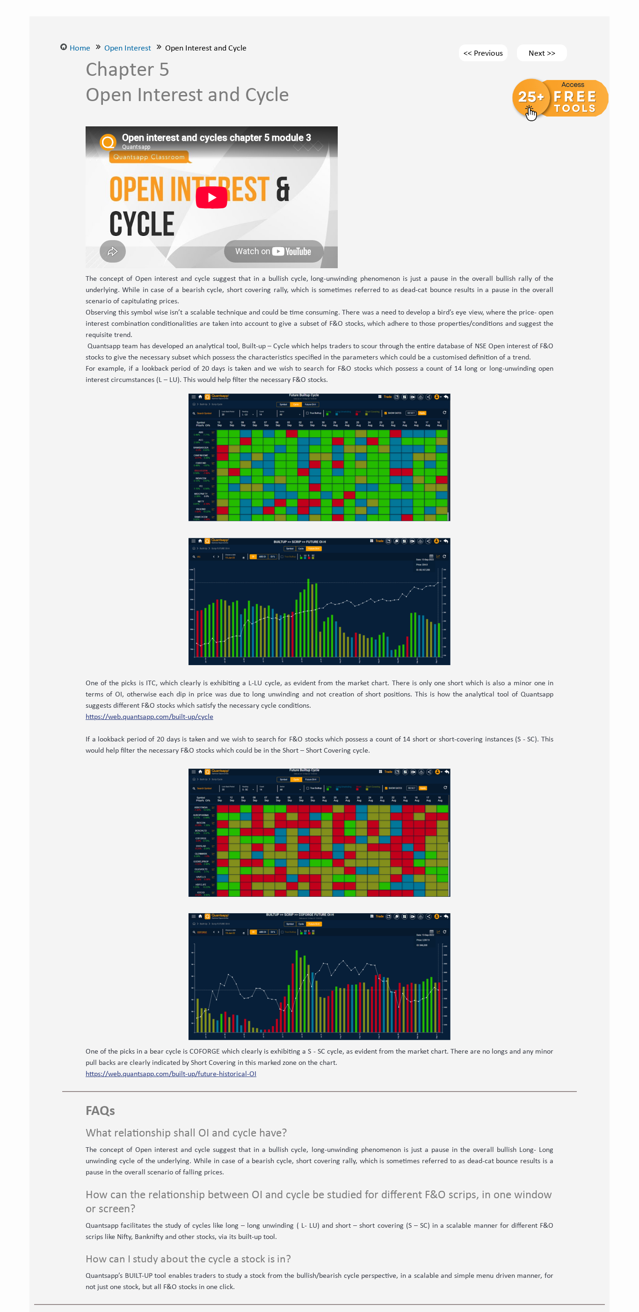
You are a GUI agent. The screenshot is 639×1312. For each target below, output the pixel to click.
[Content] (98, 47)
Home (80, 47)
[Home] (63, 47)
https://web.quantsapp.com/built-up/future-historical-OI (171, 1073)
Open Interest (127, 47)
